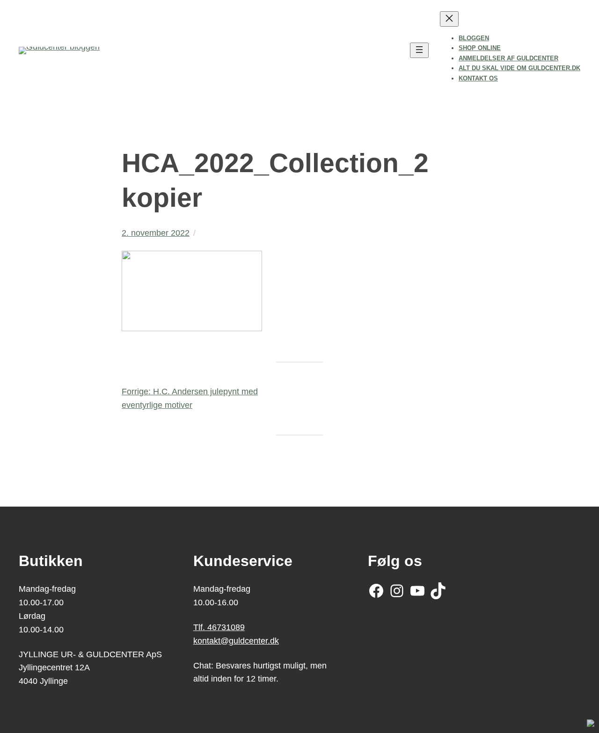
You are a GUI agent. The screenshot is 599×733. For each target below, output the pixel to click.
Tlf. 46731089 (219, 627)
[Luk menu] (449, 19)
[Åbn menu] (419, 50)
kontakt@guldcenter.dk (236, 641)
